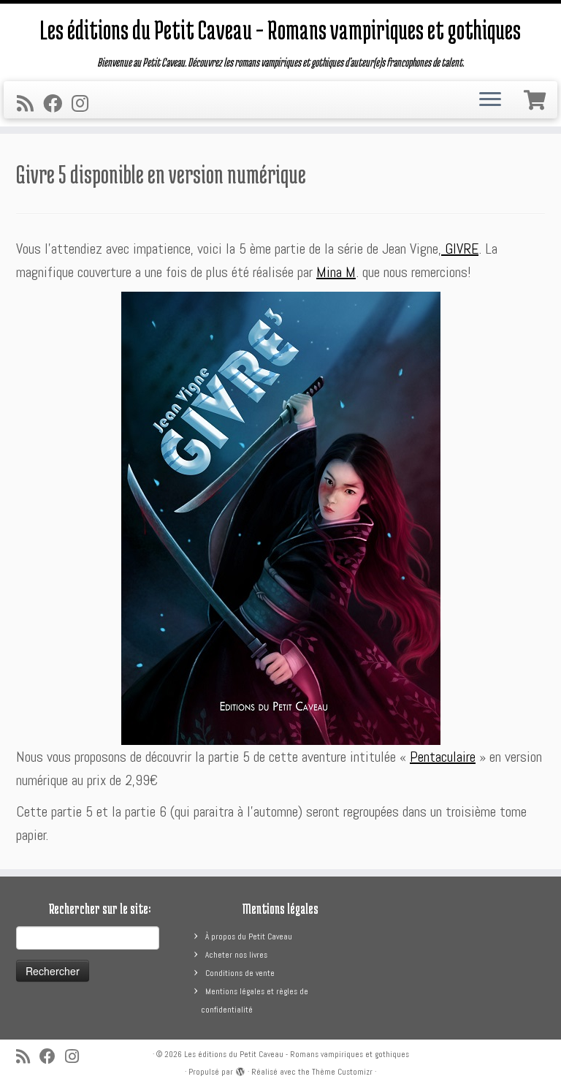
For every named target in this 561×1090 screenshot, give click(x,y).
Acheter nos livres (236, 955)
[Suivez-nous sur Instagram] (85, 104)
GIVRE (459, 248)
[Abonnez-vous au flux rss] (30, 104)
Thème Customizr (342, 1072)
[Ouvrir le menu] (490, 100)
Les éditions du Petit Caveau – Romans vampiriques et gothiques (280, 29)
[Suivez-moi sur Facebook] (57, 104)
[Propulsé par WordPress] (240, 1069)
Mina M (336, 271)
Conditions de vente (240, 973)
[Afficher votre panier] (537, 97)
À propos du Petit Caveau (248, 936)
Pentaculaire (443, 756)
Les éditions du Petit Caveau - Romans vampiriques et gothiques (296, 1054)
